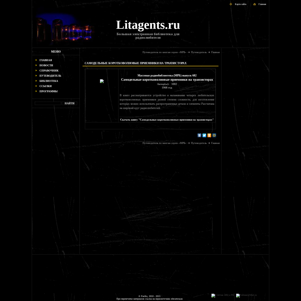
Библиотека (49, 80)
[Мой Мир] (214, 135)
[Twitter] (204, 135)
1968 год (167, 87)
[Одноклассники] (209, 135)
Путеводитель (50, 75)
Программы (49, 91)
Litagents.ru (148, 24)
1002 (174, 84)
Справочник (49, 70)
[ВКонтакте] (199, 135)
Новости (46, 65)
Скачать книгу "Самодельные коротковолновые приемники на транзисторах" (167, 119)
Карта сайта (240, 4)
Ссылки (46, 86)
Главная (262, 4)
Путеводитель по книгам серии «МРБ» (164, 52)
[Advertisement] (56, 183)
